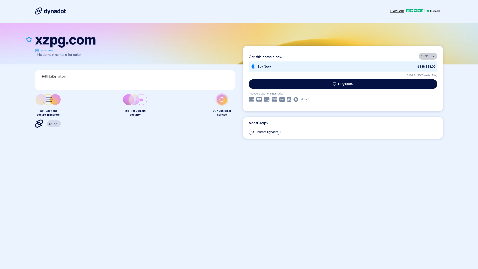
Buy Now (345, 84)
